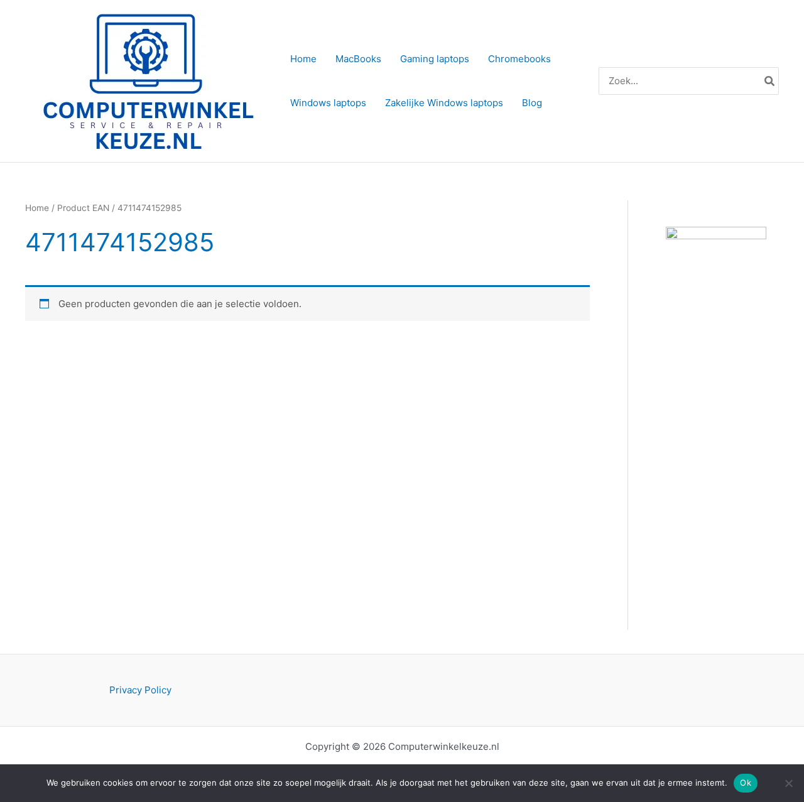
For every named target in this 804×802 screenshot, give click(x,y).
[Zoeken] (770, 81)
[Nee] (788, 783)
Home (37, 208)
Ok (745, 783)
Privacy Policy (140, 690)
